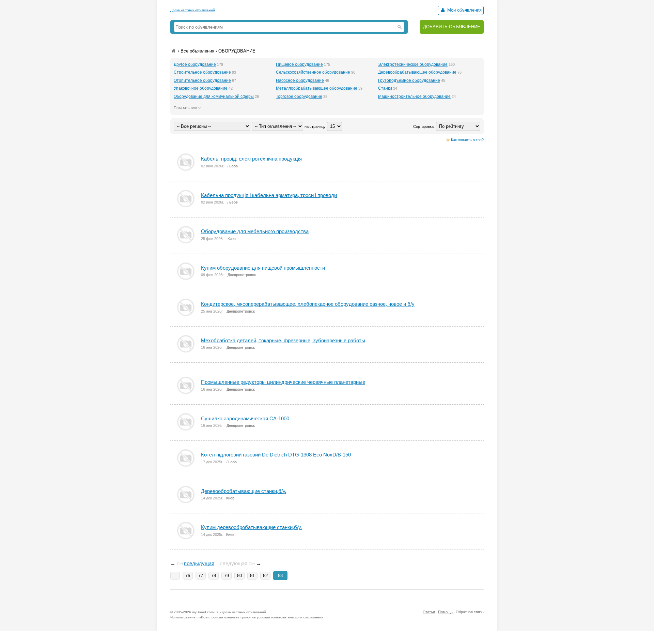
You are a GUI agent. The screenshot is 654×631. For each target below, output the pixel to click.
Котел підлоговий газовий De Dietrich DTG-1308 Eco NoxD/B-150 (276, 454)
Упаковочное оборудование (201, 88)
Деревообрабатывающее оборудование (417, 72)
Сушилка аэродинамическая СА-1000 (245, 418)
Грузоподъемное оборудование (409, 80)
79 (226, 575)
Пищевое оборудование (299, 64)
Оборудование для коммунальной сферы (214, 96)
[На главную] (173, 51)
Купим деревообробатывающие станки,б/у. (251, 527)
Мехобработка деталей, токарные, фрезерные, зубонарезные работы (283, 340)
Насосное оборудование (300, 80)
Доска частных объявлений (192, 10)
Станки (385, 88)
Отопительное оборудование (202, 80)
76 (187, 575)
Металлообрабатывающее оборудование (316, 88)
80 (239, 575)
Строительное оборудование (202, 72)
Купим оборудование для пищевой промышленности (263, 268)
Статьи (429, 612)
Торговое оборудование (299, 96)
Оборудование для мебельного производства (255, 231)
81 (252, 575)
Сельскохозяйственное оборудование (313, 72)
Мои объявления (464, 10)
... (175, 575)
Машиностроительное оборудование (414, 96)
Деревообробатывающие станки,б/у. (243, 491)
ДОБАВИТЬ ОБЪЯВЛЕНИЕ (451, 26)
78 (213, 575)
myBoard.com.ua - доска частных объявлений (229, 612)
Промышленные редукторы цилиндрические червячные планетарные (283, 382)
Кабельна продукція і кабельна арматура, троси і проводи (269, 195)
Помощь (445, 612)
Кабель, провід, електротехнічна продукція (251, 159)
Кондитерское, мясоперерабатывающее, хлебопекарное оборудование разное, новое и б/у (308, 304)
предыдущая (199, 563)
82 (265, 575)
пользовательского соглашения (297, 617)
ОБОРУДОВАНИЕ (236, 51)
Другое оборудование (195, 64)
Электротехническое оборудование (413, 64)
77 (200, 575)
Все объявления (197, 51)
